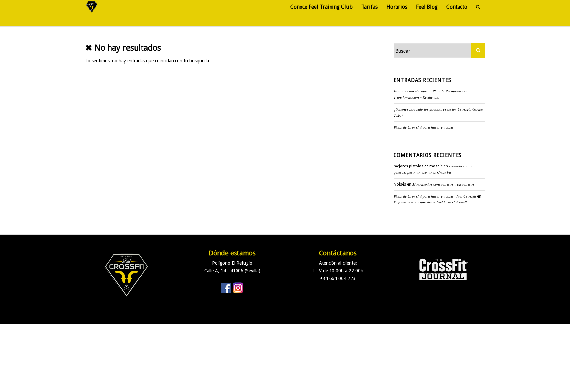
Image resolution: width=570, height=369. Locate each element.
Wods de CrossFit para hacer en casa (423, 126)
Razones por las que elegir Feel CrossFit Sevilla (431, 201)
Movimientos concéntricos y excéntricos (443, 184)
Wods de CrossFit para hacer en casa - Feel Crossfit (435, 196)
